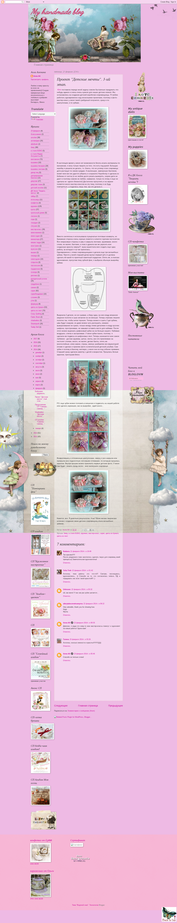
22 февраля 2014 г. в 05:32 (81, 589)
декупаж (34, 181)
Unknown (67, 589)
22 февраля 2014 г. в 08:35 (84, 623)
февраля (39, 388)
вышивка (34, 162)
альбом (34, 137)
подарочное (35, 269)
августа (39, 367)
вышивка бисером (38, 166)
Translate (39, 120)
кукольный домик (37, 213)
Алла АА (66, 623)
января (38, 428)
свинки (33, 287)
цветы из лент (62, 536)
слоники (34, 297)
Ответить (66, 563)
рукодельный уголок (39, 279)
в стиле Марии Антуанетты (36, 155)
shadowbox (35, 320)
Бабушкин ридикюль (40, 392)
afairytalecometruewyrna (73, 604)
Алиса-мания (36, 134)
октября (39, 360)
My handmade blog (57, 11)
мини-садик (35, 236)
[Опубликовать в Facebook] (90, 530)
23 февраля (35, 131)
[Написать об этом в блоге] (85, 530)
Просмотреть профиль (40, 79)
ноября (38, 356)
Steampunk (35, 324)
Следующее (61, 705)
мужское (34, 249)
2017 (36, 339)
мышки (33, 252)
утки (32, 301)
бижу (66, 533)
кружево (84, 533)
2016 (36, 342)
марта (38, 385)
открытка (34, 262)
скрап (102, 533)
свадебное (35, 284)
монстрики (35, 246)
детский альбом (37, 188)
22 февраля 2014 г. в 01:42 (82, 570)
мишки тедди (36, 242)
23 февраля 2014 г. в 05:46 (84, 654)
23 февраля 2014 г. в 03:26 (80, 639)
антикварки (35, 141)
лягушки (34, 226)
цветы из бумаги (112, 533)
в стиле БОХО (74, 533)
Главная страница (44, 64)
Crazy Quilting (36, 314)
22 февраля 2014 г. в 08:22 (93, 604)
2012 (36, 436)
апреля (39, 381)
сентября (39, 363)
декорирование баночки (37, 177)
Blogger (101, 905)
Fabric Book (35, 317)
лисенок (34, 216)
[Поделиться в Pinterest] (93, 530)
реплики (34, 275)
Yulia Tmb (67, 570)
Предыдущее (115, 705)
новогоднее (35, 259)
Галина (66, 639)
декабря (39, 352)
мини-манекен (36, 233)
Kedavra (66, 551)
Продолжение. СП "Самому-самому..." (41, 407)
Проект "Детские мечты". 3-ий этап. (41, 399)
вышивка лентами (38, 169)
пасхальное (35, 265)
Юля (59, 90)
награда (34, 256)
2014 (36, 349)
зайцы (33, 196)
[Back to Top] (169, 914)
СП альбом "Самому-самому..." (40, 422)
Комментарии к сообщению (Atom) (81, 711)
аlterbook (34, 144)
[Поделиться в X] (88, 530)
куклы (33, 209)
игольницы (35, 200)
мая (37, 378)
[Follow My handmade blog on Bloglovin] (135, 380)
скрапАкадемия (37, 294)
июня (38, 374)
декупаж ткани (36, 184)
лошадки (34, 223)
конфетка (34, 203)
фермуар (34, 304)
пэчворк (34, 272)
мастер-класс (93, 533)
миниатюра (35, 239)
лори (33, 219)
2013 (36, 433)
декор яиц (35, 172)
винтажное (35, 159)
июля (38, 370)
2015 (36, 346)
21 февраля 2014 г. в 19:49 (80, 551)
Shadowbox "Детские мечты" (39, 414)
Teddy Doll (35, 327)
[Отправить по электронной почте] (83, 530)
